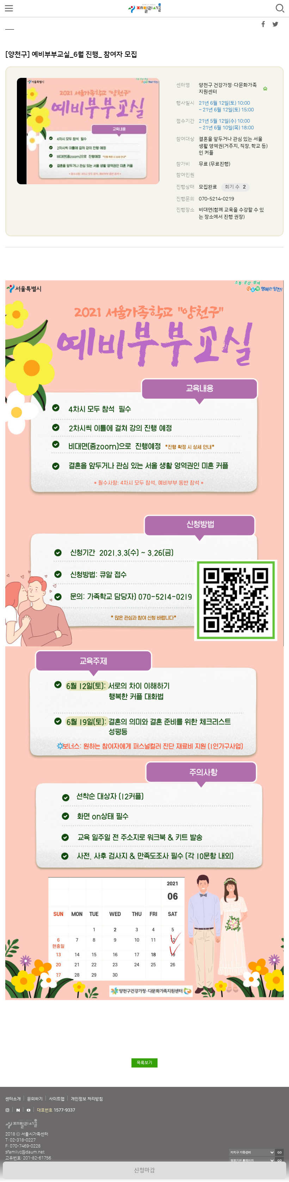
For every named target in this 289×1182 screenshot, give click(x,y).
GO (279, 1152)
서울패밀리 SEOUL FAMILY (144, 8)
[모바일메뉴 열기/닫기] (9, 8)
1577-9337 (64, 1110)
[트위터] (275, 26)
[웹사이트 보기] (265, 88)
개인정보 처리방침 (87, 1099)
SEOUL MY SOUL (42, 1123)
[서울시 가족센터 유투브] (28, 1110)
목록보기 (144, 1062)
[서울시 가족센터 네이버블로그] (18, 1110)
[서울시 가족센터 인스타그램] (7, 1110)
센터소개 (13, 1099)
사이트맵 (56, 1099)
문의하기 (35, 1099)
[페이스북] (263, 26)
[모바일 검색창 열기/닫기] (280, 8)
